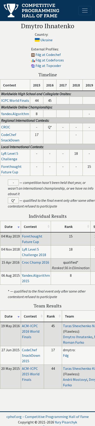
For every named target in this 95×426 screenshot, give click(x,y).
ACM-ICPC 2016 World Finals (30, 331)
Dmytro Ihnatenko (77, 337)
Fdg (66, 355)
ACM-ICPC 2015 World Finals (30, 374)
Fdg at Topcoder (48, 65)
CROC (5, 127)
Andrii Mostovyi (75, 379)
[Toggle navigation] (84, 10)
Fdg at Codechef (48, 54)
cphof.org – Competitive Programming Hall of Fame (47, 416)
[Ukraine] (37, 40)
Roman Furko (73, 342)
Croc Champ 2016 (35, 262)
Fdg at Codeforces (50, 60)
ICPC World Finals (15, 100)
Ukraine (46, 40)
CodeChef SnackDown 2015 (31, 355)
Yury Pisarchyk (66, 422)
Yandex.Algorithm (15, 113)
